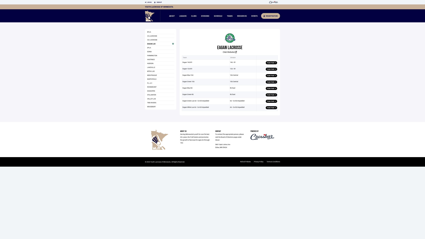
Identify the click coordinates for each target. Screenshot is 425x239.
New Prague (152, 75)
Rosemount (151, 87)
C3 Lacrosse (152, 36)
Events (254, 16)
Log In (149, 2)
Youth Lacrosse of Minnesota (159, 7)
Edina (149, 52)
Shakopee (151, 91)
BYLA (149, 32)
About (172, 16)
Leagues (182, 16)
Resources (242, 16)
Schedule (218, 16)
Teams (230, 16)
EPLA (149, 48)
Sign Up (159, 2)
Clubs (193, 16)
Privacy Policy (258, 162)
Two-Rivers (151, 103)
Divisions (205, 16)
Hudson (150, 63)
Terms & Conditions (273, 162)
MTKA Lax (151, 71)
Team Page (271, 63)
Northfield (151, 79)
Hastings (151, 59)
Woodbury (151, 107)
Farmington (152, 55)
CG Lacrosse (152, 40)
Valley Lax (151, 99)
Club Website (229, 52)
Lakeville (151, 67)
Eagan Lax (151, 44)
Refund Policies (245, 162)
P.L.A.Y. (149, 83)
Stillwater (151, 95)
